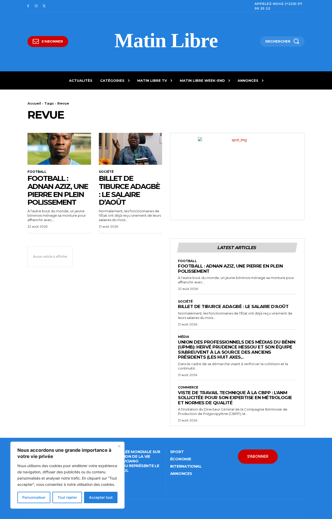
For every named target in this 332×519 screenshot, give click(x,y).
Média (183, 337)
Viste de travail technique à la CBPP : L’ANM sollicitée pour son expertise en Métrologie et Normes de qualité (235, 397)
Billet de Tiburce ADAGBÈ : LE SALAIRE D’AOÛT (129, 190)
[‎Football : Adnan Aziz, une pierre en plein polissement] (59, 149)
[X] (44, 6)
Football (36, 172)
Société (106, 172)
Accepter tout (101, 497)
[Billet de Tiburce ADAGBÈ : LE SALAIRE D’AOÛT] (130, 149)
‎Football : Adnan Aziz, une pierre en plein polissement (57, 190)
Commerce (188, 387)
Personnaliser (33, 497)
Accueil (34, 103)
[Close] (119, 446)
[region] (67, 475)
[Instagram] (36, 6)
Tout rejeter (67, 497)
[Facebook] (28, 6)
